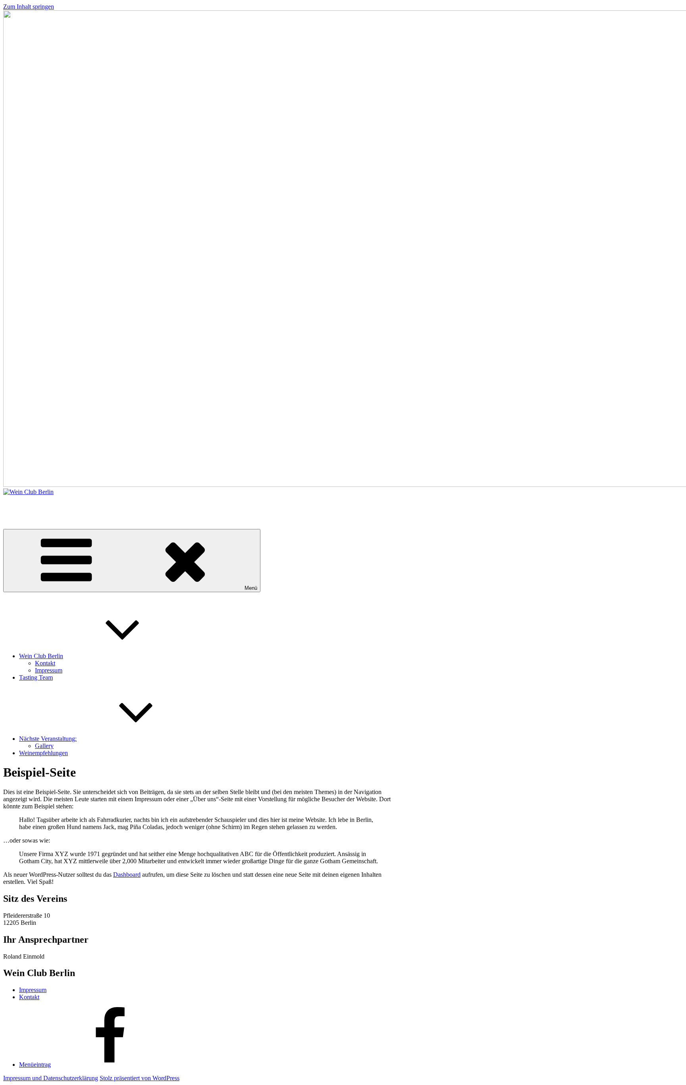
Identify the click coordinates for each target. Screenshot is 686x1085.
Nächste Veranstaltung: (48, 738)
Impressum (48, 670)
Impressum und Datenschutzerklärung (50, 1078)
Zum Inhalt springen (28, 6)
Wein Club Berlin (25, 505)
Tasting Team (36, 677)
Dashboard (127, 874)
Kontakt (45, 663)
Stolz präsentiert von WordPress (139, 1078)
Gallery (44, 745)
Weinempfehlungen (43, 753)
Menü (251, 588)
